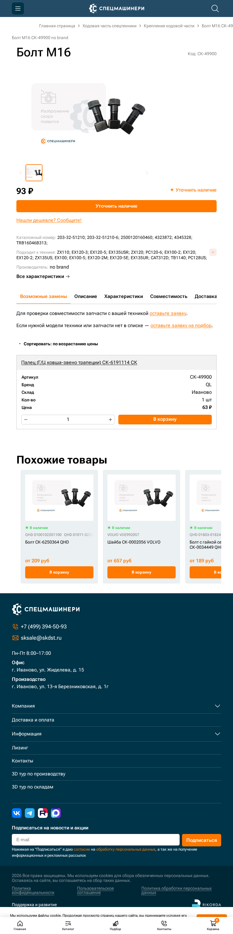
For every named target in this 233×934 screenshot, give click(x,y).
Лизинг (20, 748)
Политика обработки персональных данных (176, 890)
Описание (85, 296)
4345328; (183, 237)
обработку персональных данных (125, 849)
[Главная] (116, 8)
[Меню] (18, 8)
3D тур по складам (32, 787)
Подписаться (201, 840)
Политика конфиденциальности (33, 890)
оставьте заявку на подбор (180, 325)
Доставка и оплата (33, 720)
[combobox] (64, 344)
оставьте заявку (168, 313)
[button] (33, 172)
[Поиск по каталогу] (215, 8)
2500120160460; (137, 237)
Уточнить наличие (116, 206)
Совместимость (168, 296)
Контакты (22, 761)
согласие (82, 849)
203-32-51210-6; (103, 237)
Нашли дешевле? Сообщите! (49, 220)
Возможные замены (43, 296)
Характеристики (123, 296)
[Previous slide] (20, 172)
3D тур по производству (38, 774)
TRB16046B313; (32, 243)
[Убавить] (26, 419)
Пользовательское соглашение (95, 890)
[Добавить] (110, 419)
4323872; (164, 237)
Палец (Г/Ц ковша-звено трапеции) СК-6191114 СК (79, 362)
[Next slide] (146, 172)
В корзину (165, 419)
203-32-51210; (71, 237)
